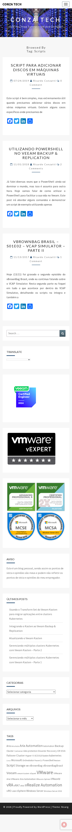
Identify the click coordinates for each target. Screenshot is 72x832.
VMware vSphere (43, 779)
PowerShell (48, 760)
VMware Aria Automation (23, 779)
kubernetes (55, 755)
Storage (20, 765)
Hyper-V (29, 755)
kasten (46, 755)
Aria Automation (31, 746)
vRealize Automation (43, 785)
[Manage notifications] (64, 824)
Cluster (10, 750)
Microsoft (16, 760)
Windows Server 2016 (53, 791)
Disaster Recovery (47, 750)
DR (58, 750)
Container (18, 751)
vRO (9, 790)
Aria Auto (15, 746)
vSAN (14, 791)
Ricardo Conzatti (44, 80)
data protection (30, 751)
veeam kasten (23, 773)
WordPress (44, 806)
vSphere (21, 790)
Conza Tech (12, 4)
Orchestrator (28, 760)
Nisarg (65, 806)
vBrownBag (36, 765)
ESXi (63, 750)
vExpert (33, 773)
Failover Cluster (16, 755)
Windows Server (34, 790)
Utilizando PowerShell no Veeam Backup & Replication (36, 153)
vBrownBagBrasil (53, 765)
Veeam (12, 773)
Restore (57, 760)
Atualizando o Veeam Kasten (25, 638)
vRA (10, 785)
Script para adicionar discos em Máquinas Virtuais (36, 69)
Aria (9, 746)
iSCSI (36, 755)
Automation (48, 746)
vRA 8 (22, 786)
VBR (27, 766)
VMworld (55, 779)
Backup (59, 746)
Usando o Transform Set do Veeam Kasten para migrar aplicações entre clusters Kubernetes (33, 614)
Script (11, 765)
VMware (45, 772)
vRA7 (17, 785)
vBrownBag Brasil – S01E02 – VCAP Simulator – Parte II (36, 246)
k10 (40, 755)
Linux (9, 760)
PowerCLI (38, 760)
